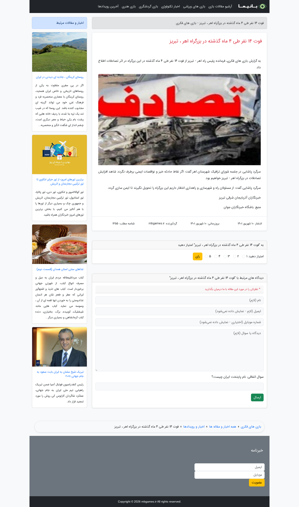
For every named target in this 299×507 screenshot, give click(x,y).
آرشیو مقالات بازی (220, 6)
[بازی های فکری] (252, 6)
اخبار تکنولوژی (170, 6)
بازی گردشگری (148, 6)
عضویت (257, 482)
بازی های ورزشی (194, 6)
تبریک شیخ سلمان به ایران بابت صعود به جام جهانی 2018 (60, 374)
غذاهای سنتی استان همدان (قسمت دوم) (60, 269)
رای (197, 256)
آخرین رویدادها (108, 6)
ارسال (257, 397)
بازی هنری (129, 6)
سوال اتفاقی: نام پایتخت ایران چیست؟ (238, 377)
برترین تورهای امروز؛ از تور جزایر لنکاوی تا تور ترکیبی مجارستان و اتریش (60, 181)
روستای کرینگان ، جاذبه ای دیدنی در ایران (60, 77)
